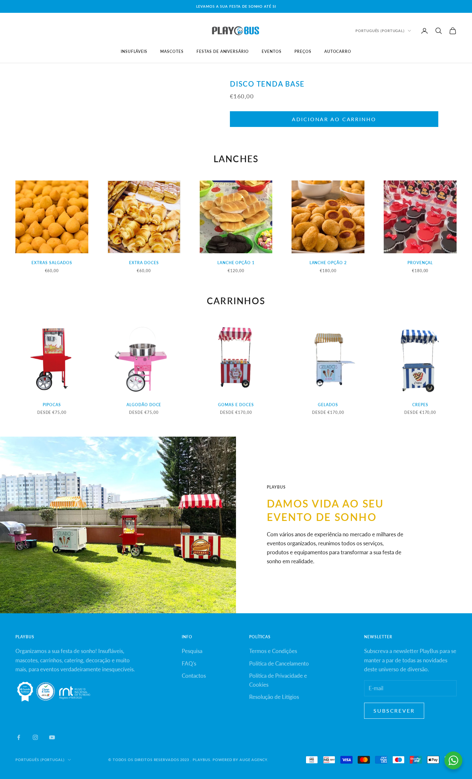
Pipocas (52, 404)
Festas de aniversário (223, 51)
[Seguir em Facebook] (18, 737)
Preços (302, 51)
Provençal (420, 262)
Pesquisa (192, 651)
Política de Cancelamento (279, 663)
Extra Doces (144, 262)
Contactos (194, 675)
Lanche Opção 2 (328, 262)
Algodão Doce (144, 404)
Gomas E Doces (236, 404)
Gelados (328, 404)
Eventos (272, 51)
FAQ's (189, 663)
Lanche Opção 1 (236, 262)
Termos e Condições (273, 651)
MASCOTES (172, 51)
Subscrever (394, 711)
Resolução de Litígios (274, 696)
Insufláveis (134, 51)
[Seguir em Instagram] (35, 737)
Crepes (420, 404)
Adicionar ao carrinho (334, 119)
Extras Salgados (51, 262)
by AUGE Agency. (250, 760)
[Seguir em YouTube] (52, 737)
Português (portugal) (380, 31)
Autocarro (338, 51)
